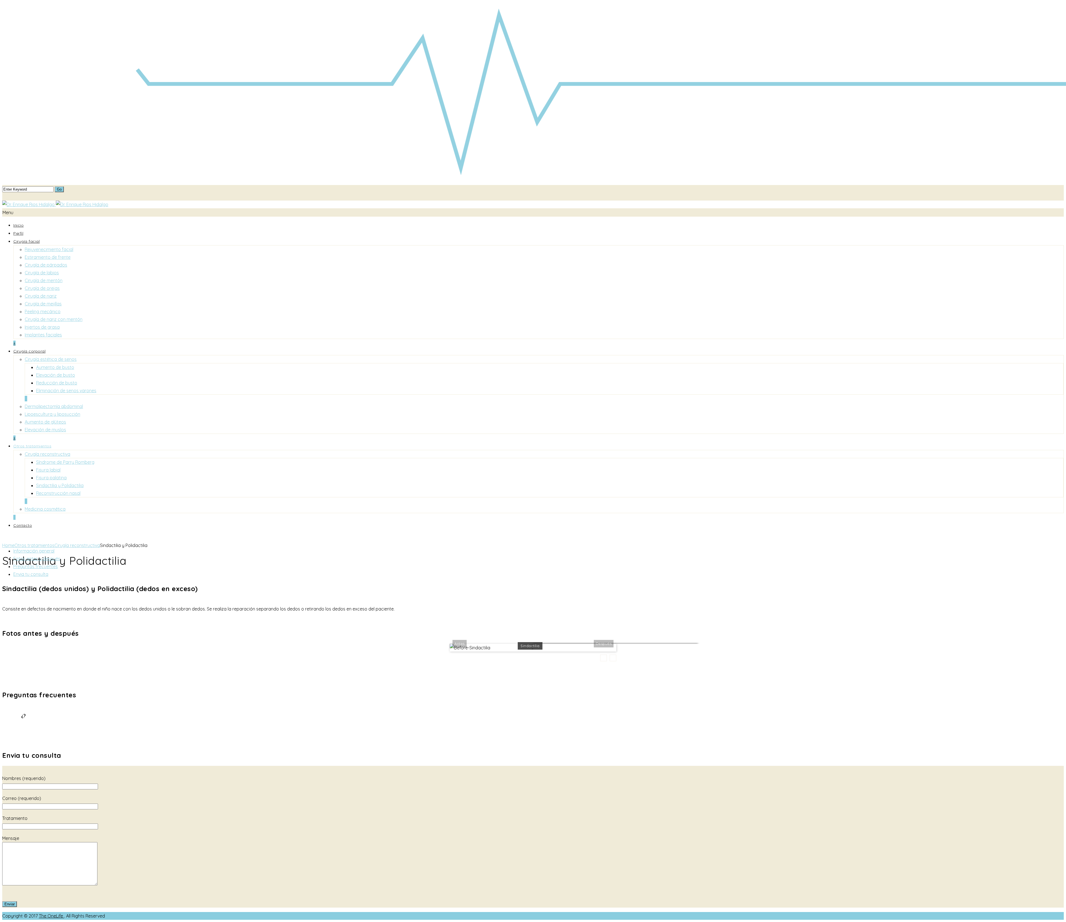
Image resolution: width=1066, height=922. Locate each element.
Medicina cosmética (45, 509)
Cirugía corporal (29, 351)
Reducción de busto (56, 383)
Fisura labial (48, 470)
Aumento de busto (55, 367)
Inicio (18, 225)
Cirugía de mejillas (43, 304)
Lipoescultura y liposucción (52, 414)
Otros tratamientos (32, 446)
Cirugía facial (26, 241)
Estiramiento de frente (48, 257)
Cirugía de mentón (43, 280)
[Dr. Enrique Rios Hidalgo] (55, 204)
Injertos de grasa (42, 327)
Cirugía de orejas (42, 288)
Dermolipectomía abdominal (54, 406)
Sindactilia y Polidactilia (60, 485)
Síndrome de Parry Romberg (65, 462)
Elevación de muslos (45, 429)
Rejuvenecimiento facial (49, 249)
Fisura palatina (51, 477)
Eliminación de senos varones (66, 390)
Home (8, 545)
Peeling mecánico (43, 311)
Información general (33, 551)
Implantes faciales (43, 335)
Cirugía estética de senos (51, 359)
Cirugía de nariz (41, 296)
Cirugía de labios (42, 272)
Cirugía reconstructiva (47, 454)
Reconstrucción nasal (58, 493)
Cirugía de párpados (46, 265)
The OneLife (51, 916)
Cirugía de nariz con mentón (53, 319)
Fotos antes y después (36, 558)
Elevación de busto (55, 375)
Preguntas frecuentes (35, 566)
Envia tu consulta (30, 574)
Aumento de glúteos (45, 422)
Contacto (22, 525)
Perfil (18, 233)
